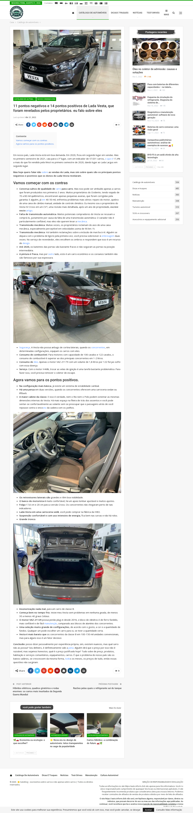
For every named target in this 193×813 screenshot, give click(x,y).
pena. (71, 647)
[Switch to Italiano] (76, 3)
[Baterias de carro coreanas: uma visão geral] (139, 130)
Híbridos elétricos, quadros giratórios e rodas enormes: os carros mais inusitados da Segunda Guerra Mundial (37, 691)
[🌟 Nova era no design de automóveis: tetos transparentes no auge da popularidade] (67, 725)
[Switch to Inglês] (96, 3)
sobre (45, 172)
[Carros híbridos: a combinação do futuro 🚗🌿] (104, 725)
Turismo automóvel (141, 207)
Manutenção (138, 200)
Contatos (48, 3)
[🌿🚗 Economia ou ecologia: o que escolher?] (30, 725)
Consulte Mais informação (169, 810)
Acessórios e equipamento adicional (149, 219)
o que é (109, 158)
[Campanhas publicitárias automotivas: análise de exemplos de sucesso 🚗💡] (139, 143)
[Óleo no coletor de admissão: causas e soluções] (156, 52)
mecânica (82, 221)
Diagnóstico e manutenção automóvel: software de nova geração (161, 115)
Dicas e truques (119, 12)
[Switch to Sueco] (106, 3)
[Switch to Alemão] (56, 3)
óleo (36, 361)
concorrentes (98, 347)
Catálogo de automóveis (92, 12)
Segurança (24, 347)
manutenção (50, 623)
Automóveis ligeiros (59, 735)
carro (58, 188)
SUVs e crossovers (46, 99)
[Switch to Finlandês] (66, 3)
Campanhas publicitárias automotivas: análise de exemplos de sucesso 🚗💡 (160, 143)
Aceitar (148, 809)
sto (44, 407)
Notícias (137, 12)
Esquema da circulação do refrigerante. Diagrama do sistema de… (159, 100)
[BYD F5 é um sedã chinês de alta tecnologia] (139, 158)
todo (67, 658)
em (43, 199)
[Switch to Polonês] (81, 3)
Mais (166, 14)
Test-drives (153, 12)
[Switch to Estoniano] (61, 3)
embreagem (107, 235)
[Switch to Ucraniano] (91, 3)
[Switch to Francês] (71, 3)
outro (51, 253)
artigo (29, 210)
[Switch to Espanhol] (86, 3)
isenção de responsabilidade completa (159, 804)
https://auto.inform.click (135, 786)
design (26, 243)
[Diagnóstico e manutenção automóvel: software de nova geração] (139, 115)
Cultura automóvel (109, 775)
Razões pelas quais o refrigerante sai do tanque (97, 688)
